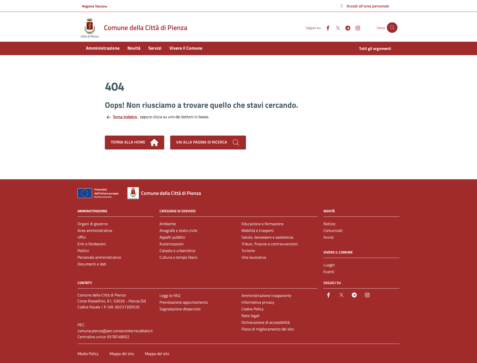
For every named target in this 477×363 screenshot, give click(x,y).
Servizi (154, 48)
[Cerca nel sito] (392, 27)
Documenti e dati (92, 264)
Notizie (329, 224)
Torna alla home (128, 142)
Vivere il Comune (185, 48)
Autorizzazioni (171, 244)
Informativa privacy (257, 302)
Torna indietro (125, 117)
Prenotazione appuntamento (183, 302)
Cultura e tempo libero (178, 257)
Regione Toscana (94, 6)
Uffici (82, 237)
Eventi (328, 272)
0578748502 (118, 337)
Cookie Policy (252, 309)
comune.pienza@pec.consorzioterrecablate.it (115, 331)
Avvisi (328, 237)
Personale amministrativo (99, 257)
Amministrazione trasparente (266, 295)
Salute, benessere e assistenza (267, 237)
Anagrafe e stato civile (178, 230)
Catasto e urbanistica (177, 251)
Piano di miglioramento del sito (267, 329)
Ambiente (167, 224)
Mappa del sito (122, 354)
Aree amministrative (95, 230)
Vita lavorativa (253, 257)
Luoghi (329, 265)
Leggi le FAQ (169, 295)
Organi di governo (93, 224)
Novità (133, 48)
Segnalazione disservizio (179, 309)
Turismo (248, 251)
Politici (83, 251)
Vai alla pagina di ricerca (202, 142)
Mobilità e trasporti (257, 230)
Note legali (250, 316)
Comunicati (333, 230)
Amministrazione (102, 48)
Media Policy (88, 354)
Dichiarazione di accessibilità (265, 322)
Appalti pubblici (172, 237)
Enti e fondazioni (92, 244)
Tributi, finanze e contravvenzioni (269, 244)
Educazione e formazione (262, 224)
